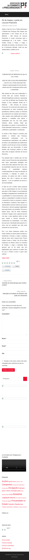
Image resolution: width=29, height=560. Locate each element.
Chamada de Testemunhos (18, 484)
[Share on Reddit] (8, 263)
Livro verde (17, 497)
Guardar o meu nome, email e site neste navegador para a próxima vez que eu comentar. (14, 363)
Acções (5, 481)
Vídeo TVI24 (5, 258)
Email (4, 346)
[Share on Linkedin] (10, 263)
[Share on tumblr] (12, 263)
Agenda (10, 481)
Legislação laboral (8, 498)
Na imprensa (23, 497)
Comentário (6, 314)
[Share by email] (15, 263)
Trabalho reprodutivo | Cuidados (10, 507)
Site (3, 353)
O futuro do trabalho (6, 501)
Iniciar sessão (6, 540)
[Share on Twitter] (5, 263)
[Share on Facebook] (3, 263)
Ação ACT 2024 (19, 481)
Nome (4, 338)
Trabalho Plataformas (15, 504)
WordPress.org (6, 548)
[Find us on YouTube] (5, 530)
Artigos (14, 481)
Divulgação (13, 488)
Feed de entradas (7, 542)
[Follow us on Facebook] (3, 530)
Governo (17, 494)
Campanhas (7, 484)
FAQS (11, 494)
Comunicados (5, 488)
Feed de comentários (8, 545)
